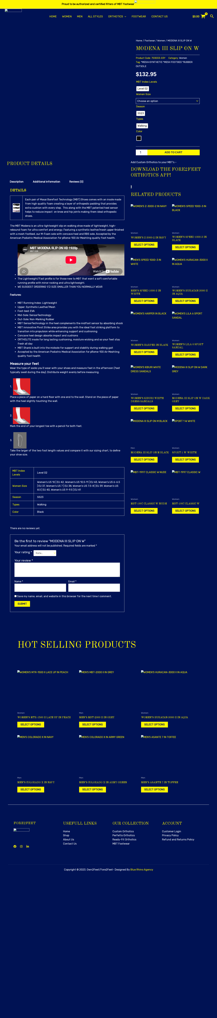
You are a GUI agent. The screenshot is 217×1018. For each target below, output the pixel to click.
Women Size (143, 94)
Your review (23, 560)
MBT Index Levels (146, 81)
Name (18, 581)
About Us (68, 839)
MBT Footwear (121, 843)
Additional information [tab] (46, 181)
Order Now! (82, 976)
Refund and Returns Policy (178, 839)
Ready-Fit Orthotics (124, 839)
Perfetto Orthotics (123, 835)
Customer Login (171, 831)
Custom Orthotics (123, 831)
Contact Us (159, 16)
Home (53, 16)
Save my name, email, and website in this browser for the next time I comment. (64, 596)
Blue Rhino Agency (141, 869)
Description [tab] (17, 181)
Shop (66, 835)
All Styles (95, 16)
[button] (124, 16)
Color (139, 131)
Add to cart (173, 152)
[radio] (142, 88)
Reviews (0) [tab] (76, 181)
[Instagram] (21, 846)
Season (140, 106)
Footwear (139, 16)
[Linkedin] (27, 846)
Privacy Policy (170, 835)
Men (79, 16)
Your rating (23, 552)
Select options (144, 244)
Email (72, 581)
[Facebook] (15, 846)
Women (67, 16)
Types (139, 118)
